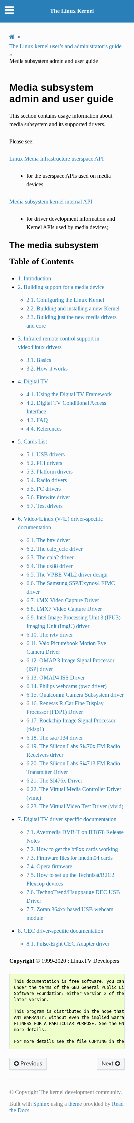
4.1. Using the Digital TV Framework (69, 394)
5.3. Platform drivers (49, 472)
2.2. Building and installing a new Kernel (72, 308)
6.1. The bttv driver (48, 540)
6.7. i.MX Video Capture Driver (62, 600)
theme (75, 1104)
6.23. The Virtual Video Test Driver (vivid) (74, 806)
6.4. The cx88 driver (49, 566)
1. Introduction (34, 278)
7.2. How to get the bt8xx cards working (72, 849)
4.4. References (43, 429)
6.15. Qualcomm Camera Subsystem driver (75, 695)
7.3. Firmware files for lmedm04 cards (69, 858)
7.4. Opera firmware (49, 866)
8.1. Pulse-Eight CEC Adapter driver (67, 944)
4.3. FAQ (37, 420)
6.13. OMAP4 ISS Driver (55, 678)
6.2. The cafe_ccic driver (54, 549)
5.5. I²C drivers (43, 489)
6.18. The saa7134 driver (54, 738)
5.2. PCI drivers (44, 463)
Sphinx (41, 1104)
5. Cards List (32, 441)
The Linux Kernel (72, 11)
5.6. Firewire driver (48, 497)
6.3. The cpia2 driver (50, 557)
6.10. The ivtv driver (49, 635)
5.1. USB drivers (45, 454)
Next (108, 1063)
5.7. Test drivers (44, 506)
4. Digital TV (33, 381)
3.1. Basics (38, 360)
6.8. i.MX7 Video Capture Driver (64, 609)
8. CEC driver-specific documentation (60, 931)
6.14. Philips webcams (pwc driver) (66, 686)
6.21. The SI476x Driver (54, 781)
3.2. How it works (47, 369)
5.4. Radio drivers (46, 480)
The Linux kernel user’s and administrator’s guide (65, 46)
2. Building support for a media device (61, 287)
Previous (30, 1063)
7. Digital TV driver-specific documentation (67, 819)
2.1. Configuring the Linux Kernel (65, 300)
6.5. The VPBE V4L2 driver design (67, 575)
